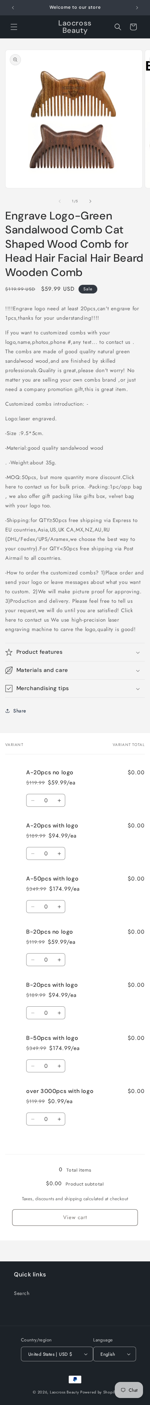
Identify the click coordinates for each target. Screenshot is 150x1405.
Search (22, 1293)
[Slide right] (90, 201)
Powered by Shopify (98, 1392)
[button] (14, 27)
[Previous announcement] (13, 7)
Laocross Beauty (64, 1392)
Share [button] (19, 710)
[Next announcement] (137, 7)
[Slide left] (59, 201)
